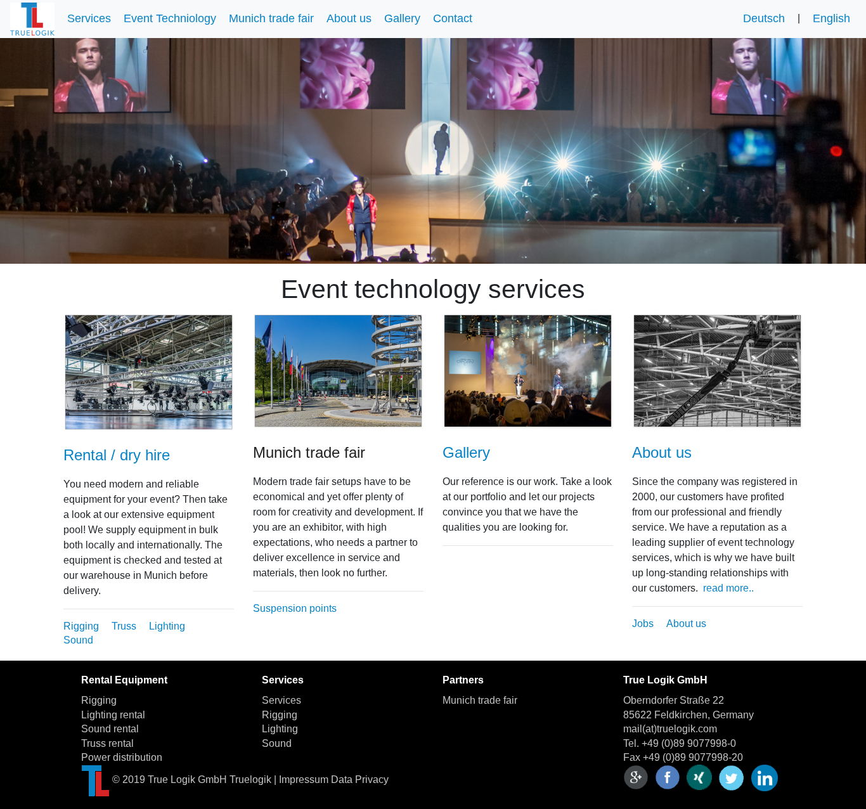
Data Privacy (360, 780)
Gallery (402, 18)
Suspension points (295, 608)
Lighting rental (113, 714)
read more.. (728, 588)
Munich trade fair (271, 18)
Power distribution (121, 757)
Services (89, 18)
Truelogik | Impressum (278, 780)
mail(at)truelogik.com (670, 728)
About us (349, 18)
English (831, 18)
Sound (78, 640)
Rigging (81, 626)
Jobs (643, 623)
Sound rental (110, 728)
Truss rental (107, 743)
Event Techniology (170, 18)
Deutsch (764, 18)
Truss (124, 626)
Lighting (167, 626)
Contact (452, 18)
